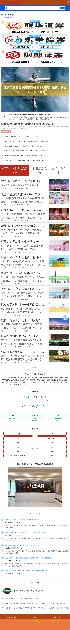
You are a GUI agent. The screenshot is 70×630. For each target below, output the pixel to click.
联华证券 (38, 623)
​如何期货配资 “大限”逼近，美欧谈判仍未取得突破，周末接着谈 (21, 598)
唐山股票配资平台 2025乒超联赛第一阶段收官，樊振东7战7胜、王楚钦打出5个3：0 (28, 124)
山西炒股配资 (52, 438)
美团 (18, 451)
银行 (52, 442)
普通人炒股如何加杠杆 (18, 456)
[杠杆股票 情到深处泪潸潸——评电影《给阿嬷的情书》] (7, 591)
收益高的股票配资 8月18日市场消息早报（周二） (32, 194)
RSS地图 (50, 621)
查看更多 (35, 367)
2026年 (52, 451)
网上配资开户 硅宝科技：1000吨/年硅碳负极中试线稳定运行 (22, 519)
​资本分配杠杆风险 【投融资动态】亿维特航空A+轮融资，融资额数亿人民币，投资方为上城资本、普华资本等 (35, 608)
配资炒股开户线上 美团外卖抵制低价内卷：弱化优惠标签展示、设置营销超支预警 (25, 141)
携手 (52, 456)
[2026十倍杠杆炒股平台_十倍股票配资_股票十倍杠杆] (11, 3)
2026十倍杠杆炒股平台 (12, 617)
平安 (18, 438)
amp (52, 447)
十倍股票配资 (35, 617)
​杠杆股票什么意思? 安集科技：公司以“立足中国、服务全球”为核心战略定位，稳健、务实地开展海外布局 (33, 603)
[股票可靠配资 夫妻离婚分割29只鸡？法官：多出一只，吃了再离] (35, 89)
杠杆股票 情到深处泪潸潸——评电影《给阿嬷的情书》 (29, 591)
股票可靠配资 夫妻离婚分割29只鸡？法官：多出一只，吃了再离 (30, 114)
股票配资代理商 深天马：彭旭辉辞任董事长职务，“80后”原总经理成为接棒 (23, 160)
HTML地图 (56, 621)
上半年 (18, 434)
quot (18, 447)
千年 (52, 434)
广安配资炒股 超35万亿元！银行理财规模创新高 (31, 336)
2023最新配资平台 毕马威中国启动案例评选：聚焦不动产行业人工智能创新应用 (24, 151)
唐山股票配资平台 (6, 131)
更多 (66, 15)
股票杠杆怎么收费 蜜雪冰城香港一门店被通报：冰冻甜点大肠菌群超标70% (23, 146)
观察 (18, 442)
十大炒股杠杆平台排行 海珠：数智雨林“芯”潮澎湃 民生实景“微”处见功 (22, 155)
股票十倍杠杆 (57, 617)
